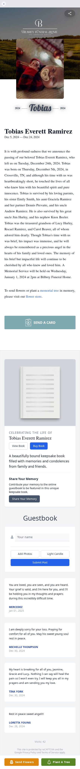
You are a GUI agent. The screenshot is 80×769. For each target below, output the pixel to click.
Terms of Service (50, 752)
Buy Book (38, 446)
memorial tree (49, 290)
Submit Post (40, 562)
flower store (33, 296)
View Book (18, 446)
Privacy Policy (29, 752)
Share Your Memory (24, 499)
